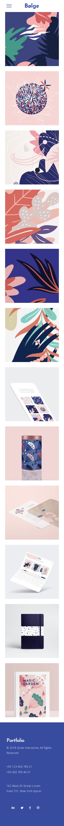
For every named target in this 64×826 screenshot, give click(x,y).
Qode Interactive (27, 748)
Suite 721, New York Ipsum (23, 791)
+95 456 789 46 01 (18, 772)
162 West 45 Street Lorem (23, 786)
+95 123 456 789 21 (19, 767)
